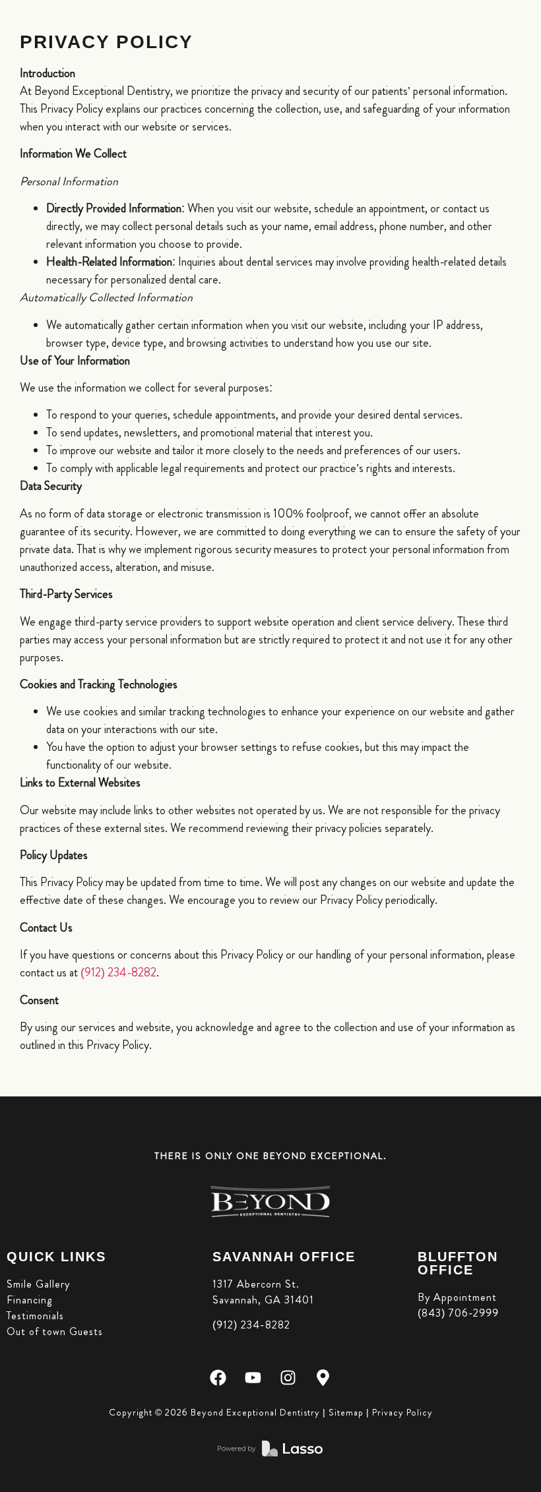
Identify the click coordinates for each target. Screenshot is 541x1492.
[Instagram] (288, 1377)
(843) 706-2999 (458, 1313)
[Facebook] (218, 1377)
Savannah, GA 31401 (263, 1299)
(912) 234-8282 (118, 972)
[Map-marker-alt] (323, 1377)
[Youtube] (253, 1377)
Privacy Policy (402, 1412)
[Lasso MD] (270, 1448)
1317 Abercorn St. (256, 1284)
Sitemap (346, 1412)
